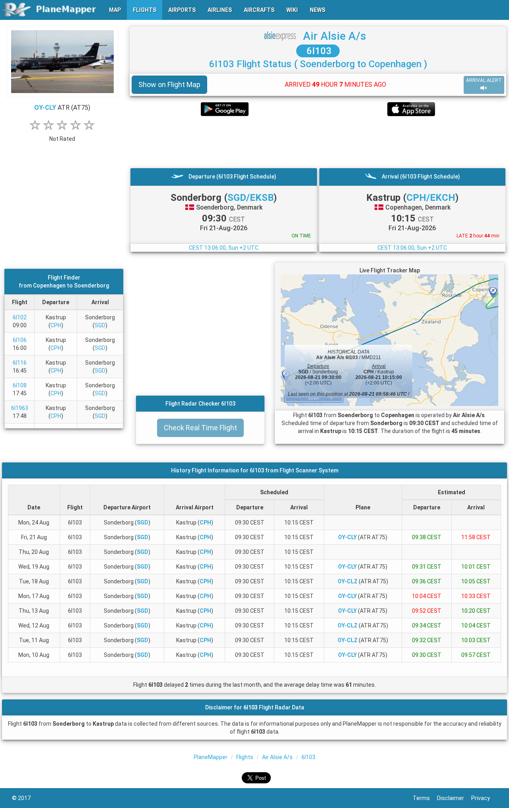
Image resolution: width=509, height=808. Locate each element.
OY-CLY (45, 107)
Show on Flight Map (169, 84)
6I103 (318, 50)
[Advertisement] (318, 142)
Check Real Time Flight (200, 427)
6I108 (20, 385)
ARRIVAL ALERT (484, 80)
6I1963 (19, 408)
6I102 (20, 317)
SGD (100, 325)
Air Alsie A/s (334, 36)
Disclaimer (454, 798)
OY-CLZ (347, 581)
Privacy (484, 798)
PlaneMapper (210, 757)
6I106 (20, 340)
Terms (425, 798)
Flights (244, 757)
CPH (56, 325)
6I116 (20, 362)
